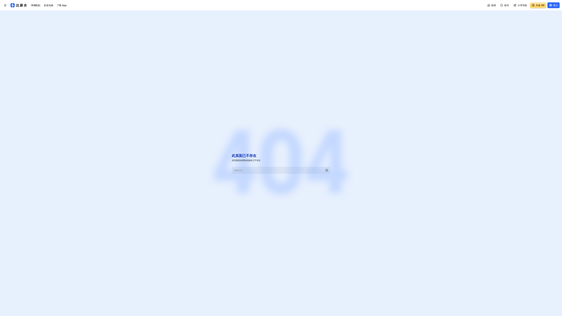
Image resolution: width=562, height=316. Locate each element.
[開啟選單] (5, 5)
